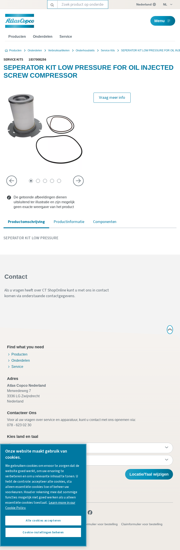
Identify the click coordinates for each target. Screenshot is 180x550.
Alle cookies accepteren (43, 521)
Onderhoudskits (85, 50)
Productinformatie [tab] (69, 222)
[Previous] (11, 181)
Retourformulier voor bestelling (96, 524)
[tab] (31, 181)
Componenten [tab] (104, 222)
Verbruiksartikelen (59, 50)
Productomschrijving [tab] (26, 222)
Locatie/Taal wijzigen (149, 474)
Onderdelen (42, 36)
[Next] (78, 181)
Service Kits (108, 50)
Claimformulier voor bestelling (141, 524)
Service (65, 36)
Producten (17, 36)
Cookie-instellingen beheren (43, 532)
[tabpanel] (90, 238)
